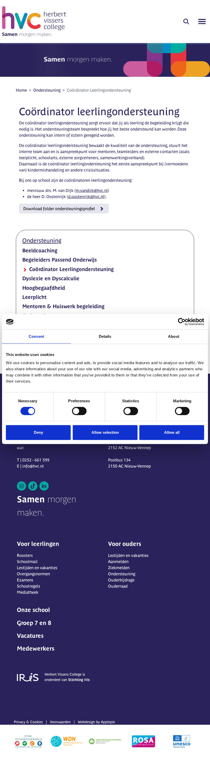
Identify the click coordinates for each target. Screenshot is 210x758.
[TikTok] (32, 486)
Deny (38, 432)
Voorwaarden (60, 722)
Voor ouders (124, 543)
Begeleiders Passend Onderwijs (59, 260)
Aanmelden (118, 561)
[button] (186, 21)
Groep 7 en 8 (34, 623)
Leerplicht (34, 297)
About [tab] (173, 336)
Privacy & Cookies (28, 722)
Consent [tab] (36, 336)
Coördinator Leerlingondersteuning (71, 269)
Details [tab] (105, 336)
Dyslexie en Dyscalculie (50, 278)
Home (21, 90)
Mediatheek (27, 592)
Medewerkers (35, 648)
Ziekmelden (119, 567)
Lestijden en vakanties (37, 567)
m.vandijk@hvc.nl (92, 190)
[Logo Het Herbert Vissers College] (34, 21)
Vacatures (30, 635)
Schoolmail (27, 561)
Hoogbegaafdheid (43, 288)
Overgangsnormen (33, 573)
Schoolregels (28, 586)
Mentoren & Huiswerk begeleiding (63, 306)
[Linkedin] (44, 486)
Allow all (172, 432)
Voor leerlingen (38, 543)
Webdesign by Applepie (96, 722)
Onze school (33, 610)
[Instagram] (21, 486)
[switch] (79, 411)
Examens (25, 580)
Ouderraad (118, 586)
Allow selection (105, 432)
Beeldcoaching (39, 250)
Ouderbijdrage (121, 580)
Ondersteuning (46, 90)
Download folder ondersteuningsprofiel (59, 208)
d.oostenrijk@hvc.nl (86, 196)
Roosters (25, 555)
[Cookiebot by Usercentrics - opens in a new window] (181, 322)
